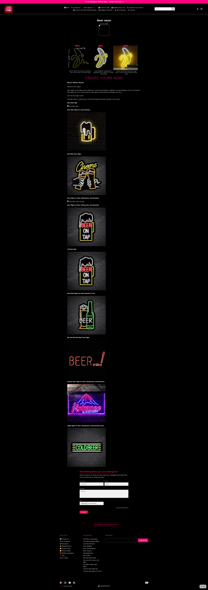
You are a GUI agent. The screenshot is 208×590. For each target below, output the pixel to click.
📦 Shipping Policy (65, 546)
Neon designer (87, 546)
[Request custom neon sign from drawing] (104, 80)
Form (127, 507)
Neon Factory (87, 551)
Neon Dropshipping (89, 548)
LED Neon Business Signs (91, 541)
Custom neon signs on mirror (92, 571)
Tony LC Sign (64, 558)
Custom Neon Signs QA (90, 569)
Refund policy (64, 543)
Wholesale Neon (88, 553)
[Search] (173, 8)
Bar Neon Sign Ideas (89, 558)
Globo (123, 507)
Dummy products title (14, 1)
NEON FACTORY (68, 586)
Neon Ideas (86, 555)
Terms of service (65, 541)
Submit (84, 512)
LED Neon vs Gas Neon (90, 539)
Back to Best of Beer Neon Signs (105, 524)
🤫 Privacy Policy (65, 548)
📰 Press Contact (65, 551)
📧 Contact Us (64, 539)
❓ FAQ (62, 555)
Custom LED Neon (89, 543)
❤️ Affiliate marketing (67, 553)
